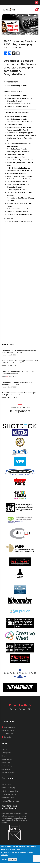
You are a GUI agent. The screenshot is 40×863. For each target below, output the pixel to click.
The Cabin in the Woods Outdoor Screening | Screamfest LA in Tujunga (19, 351)
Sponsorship (6, 769)
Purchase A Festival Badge (10, 801)
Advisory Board (6, 752)
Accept (4, 860)
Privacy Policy (6, 762)
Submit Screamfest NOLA (10, 791)
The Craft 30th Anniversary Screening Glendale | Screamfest (17, 383)
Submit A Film (6, 784)
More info (4, 855)
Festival (6, 48)
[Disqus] (20, 248)
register (16, 221)
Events (4, 355)
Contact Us (7, 737)
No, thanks (13, 859)
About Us (4, 749)
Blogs (3, 756)
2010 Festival (9, 219)
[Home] (9, 9)
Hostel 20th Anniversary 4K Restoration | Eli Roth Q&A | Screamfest (19, 394)
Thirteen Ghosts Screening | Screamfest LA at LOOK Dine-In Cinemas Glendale (20, 362)
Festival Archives (7, 759)
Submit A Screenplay (8, 788)
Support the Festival (8, 772)
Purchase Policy (7, 766)
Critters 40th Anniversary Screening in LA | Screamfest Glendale (18, 372)
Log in (9, 221)
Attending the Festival (9, 794)
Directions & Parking (8, 798)
